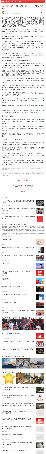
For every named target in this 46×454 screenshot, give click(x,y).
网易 (3, 1)
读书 (34, 100)
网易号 (7, 1)
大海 (39, 113)
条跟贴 (23, 191)
